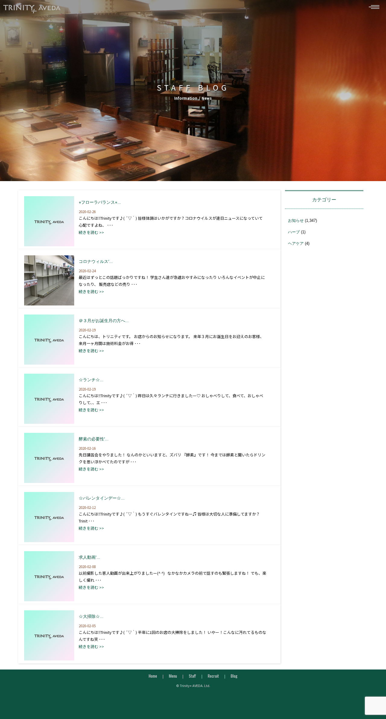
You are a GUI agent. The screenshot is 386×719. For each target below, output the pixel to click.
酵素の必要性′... (94, 438)
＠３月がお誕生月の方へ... (104, 320)
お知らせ (296, 220)
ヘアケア (296, 243)
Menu (173, 676)
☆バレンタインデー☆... (102, 498)
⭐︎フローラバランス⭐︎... (100, 202)
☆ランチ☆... (91, 379)
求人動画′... (89, 557)
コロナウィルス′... (96, 261)
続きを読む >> (91, 232)
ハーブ (294, 232)
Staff (192, 676)
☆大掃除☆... (91, 616)
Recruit (213, 676)
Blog (234, 676)
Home (153, 676)
